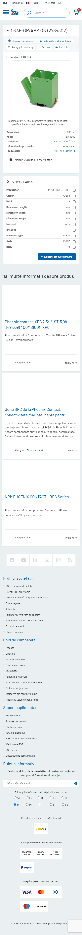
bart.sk (67, 923)
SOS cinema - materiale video (21, 738)
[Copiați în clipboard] (74, 132)
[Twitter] (46, 560)
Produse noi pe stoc (16, 721)
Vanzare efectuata (15, 732)
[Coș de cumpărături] (76, 12)
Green (66, 195)
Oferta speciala (14, 727)
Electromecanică (35, 450)
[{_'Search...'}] (29, 13)
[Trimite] (75, 783)
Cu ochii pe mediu (15, 626)
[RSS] (69, 560)
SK (18, 798)
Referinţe (11, 609)
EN (54, 798)
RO (18, 805)
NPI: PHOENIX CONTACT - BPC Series (37, 496)
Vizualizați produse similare (56, 256)
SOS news (11, 750)
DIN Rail (65, 235)
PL (30, 805)
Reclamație (12, 671)
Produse (10, 648)
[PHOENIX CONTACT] (9, 362)
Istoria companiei (15, 632)
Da (68, 247)
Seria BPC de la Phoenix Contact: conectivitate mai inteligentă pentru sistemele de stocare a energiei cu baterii (40, 415)
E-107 (66, 241)
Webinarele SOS (14, 744)
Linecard (10, 653)
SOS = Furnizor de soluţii (19, 586)
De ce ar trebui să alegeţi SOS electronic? (28, 597)
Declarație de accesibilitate (20, 755)
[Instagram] (58, 560)
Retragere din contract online (21, 694)
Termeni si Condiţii (15, 659)
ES (54, 805)
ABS (67, 224)
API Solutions (13, 715)
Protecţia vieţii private (17, 688)
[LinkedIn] (35, 560)
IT (42, 805)
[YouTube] (23, 560)
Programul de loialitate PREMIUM (24, 682)
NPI (28, 362)
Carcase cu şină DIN (64, 141)
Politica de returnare (16, 676)
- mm (67, 207)
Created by (55, 923)
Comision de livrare (16, 665)
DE (66, 798)
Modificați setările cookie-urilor (22, 699)
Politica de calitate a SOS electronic (25, 620)
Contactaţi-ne (13, 603)
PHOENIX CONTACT (64, 151)
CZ (30, 798)
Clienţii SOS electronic (18, 592)
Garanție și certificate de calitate (23, 615)
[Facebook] (12, 560)
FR (66, 805)
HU (42, 798)
